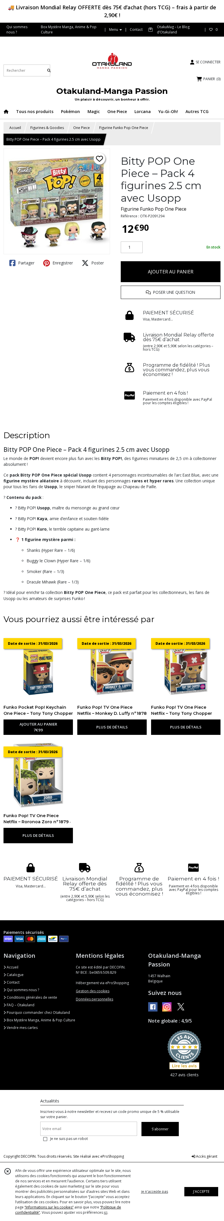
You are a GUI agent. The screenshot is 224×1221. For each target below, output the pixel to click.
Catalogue (15, 974)
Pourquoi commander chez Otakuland (38, 1012)
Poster (97, 263)
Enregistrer (62, 263)
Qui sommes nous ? (22, 989)
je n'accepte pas (154, 1191)
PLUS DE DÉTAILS (112, 727)
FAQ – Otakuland (20, 1004)
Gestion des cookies (92, 991)
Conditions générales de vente (31, 997)
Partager (25, 263)
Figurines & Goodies (47, 127)
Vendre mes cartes (22, 1027)
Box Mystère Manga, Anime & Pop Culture (40, 1020)
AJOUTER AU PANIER (170, 271)
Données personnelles (94, 999)
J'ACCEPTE (201, 1191)
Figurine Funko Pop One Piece (123, 127)
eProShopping (112, 1156)
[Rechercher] (49, 70)
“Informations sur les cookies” (49, 1207)
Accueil (15, 127)
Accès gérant (206, 1156)
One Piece (81, 127)
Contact (136, 29)
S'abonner (160, 1129)
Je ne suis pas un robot (69, 1138)
